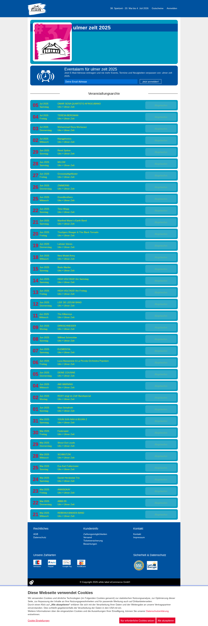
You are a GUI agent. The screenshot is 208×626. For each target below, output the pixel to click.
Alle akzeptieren (166, 620)
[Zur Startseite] (37, 8)
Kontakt (137, 534)
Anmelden (172, 8)
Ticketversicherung (93, 540)
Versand (87, 537)
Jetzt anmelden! (150, 81)
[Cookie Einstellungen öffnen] (31, 582)
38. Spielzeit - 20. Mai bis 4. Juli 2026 (129, 8)
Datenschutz (39, 537)
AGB (35, 534)
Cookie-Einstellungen (39, 620)
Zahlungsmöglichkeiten (95, 534)
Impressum (139, 537)
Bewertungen (90, 544)
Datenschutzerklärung (157, 611)
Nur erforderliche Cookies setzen (137, 620)
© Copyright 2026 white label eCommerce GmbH (105, 582)
